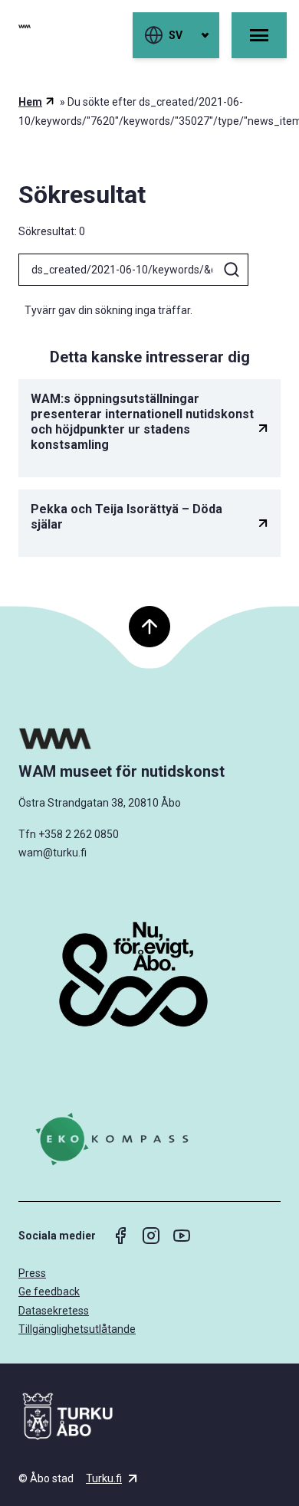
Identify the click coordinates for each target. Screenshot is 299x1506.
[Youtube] (181, 1235)
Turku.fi (104, 1478)
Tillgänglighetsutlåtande (77, 1329)
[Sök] (231, 270)
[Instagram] (151, 1235)
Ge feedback (49, 1291)
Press (32, 1273)
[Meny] (259, 35)
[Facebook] (120, 1235)
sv (175, 35)
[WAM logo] (149, 739)
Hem (30, 102)
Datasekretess (53, 1311)
